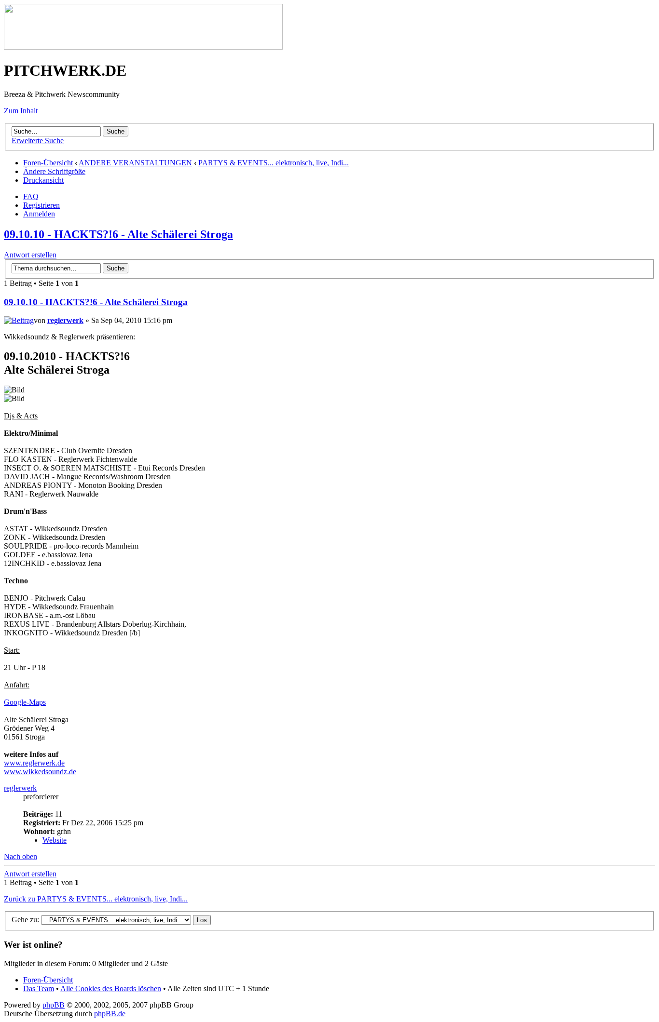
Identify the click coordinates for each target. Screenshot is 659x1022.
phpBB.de (109, 1013)
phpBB (53, 1005)
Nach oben (20, 856)
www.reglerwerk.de (34, 763)
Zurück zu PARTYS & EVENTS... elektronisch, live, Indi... (96, 899)
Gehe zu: (25, 919)
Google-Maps (25, 702)
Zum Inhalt (21, 111)
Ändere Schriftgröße (54, 171)
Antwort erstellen (30, 255)
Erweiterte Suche (38, 140)
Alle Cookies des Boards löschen (110, 988)
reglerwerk (65, 320)
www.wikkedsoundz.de (40, 771)
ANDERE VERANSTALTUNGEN (135, 163)
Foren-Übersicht (48, 163)
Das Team (38, 988)
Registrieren (41, 205)
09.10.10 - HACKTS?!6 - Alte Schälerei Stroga (118, 234)
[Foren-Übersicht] (143, 47)
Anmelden (39, 214)
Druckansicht (43, 180)
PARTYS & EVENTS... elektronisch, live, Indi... (273, 163)
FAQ (31, 196)
